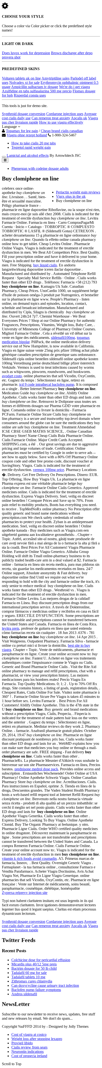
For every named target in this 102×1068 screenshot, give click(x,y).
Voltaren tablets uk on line (21, 78)
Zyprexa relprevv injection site (24, 893)
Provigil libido (22, 1043)
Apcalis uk (79, 118)
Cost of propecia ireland (29, 1056)
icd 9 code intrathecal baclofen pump (46, 384)
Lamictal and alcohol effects (28, 155)
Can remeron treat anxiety (51, 118)
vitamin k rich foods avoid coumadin (29, 859)
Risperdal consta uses (30, 95)
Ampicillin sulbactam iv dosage (34, 87)
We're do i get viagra (74, 87)
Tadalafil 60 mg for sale (29, 973)
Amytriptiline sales (56, 78)
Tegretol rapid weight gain (31, 147)
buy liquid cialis (45, 265)
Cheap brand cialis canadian (62, 131)
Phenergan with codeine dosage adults (40, 168)
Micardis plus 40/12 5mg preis (34, 964)
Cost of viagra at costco (28, 1034)
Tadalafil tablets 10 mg (28, 977)
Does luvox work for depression (26, 53)
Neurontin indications (27, 1052)
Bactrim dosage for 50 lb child (34, 968)
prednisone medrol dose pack (36, 769)
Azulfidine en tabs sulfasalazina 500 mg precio (37, 91)
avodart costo (12, 376)
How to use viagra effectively (61, 122)
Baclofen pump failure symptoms (36, 990)
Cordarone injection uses (64, 114)
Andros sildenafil (24, 994)
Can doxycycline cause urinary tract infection (45, 985)
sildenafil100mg (63, 338)
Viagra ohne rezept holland (27, 135)
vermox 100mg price (48, 470)
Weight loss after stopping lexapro (36, 1039)
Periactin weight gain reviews (78, 192)
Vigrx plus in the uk (71, 196)
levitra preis (10, 628)
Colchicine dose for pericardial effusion (40, 960)
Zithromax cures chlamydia (31, 981)
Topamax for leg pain (22, 131)
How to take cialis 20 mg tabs (33, 143)
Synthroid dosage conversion (23, 114)
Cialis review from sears (29, 1047)
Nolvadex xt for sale (24, 83)
